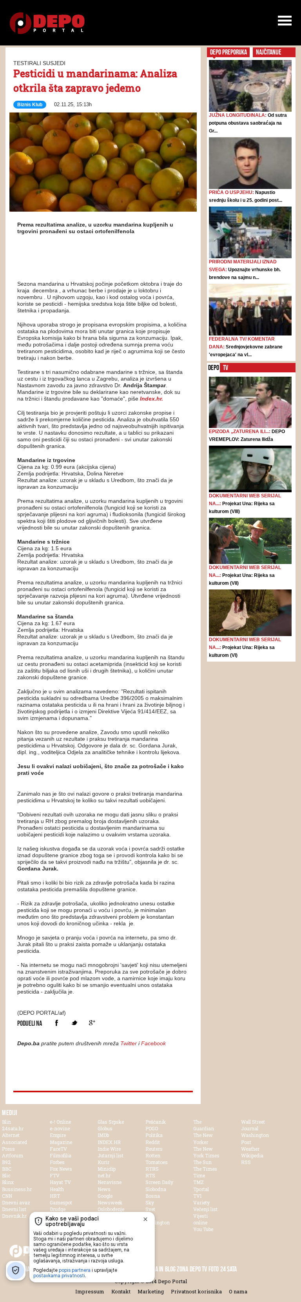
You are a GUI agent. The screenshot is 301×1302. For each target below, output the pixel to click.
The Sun (202, 1162)
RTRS (152, 1169)
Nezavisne (109, 1182)
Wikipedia (252, 1155)
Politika (154, 1135)
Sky (149, 1202)
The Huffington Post (157, 1222)
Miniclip (107, 1169)
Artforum (12, 1155)
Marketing (151, 1291)
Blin (6, 1122)
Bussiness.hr (17, 1189)
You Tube (203, 1229)
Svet (150, 1209)
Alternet (11, 1135)
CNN (7, 1196)
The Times (205, 1169)
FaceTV (58, 1149)
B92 (6, 1162)
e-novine (60, 1128)
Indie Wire (109, 1149)
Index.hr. (151, 398)
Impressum (89, 1291)
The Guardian (203, 1125)
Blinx (8, 1182)
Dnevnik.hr (14, 1216)
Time (199, 1175)
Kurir (103, 1162)
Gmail (92, 1023)
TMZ (198, 1182)
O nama (238, 1291)
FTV (55, 1175)
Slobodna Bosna (155, 1192)
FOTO (214, 1269)
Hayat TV (60, 1182)
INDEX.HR (109, 1142)
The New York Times (206, 1152)
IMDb (103, 1135)
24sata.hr (13, 1128)
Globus (105, 1128)
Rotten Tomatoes (156, 1158)
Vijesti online (200, 1219)
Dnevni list (14, 1209)
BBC (6, 1169)
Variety (201, 1202)
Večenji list (205, 1209)
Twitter (74, 1023)
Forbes (57, 1162)
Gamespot (61, 1202)
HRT (55, 1196)
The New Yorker (203, 1138)
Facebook (57, 1023)
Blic (6, 1175)
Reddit (152, 1142)
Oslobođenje (111, 1209)
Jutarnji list (110, 1155)
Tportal (201, 1189)
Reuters (154, 1149)
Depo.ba (47, 23)
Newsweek (110, 1202)
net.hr (104, 1175)
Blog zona (176, 1269)
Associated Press (14, 1145)
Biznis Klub (29, 104)
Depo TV (198, 1269)
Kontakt (121, 1291)
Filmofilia (60, 1155)
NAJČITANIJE (268, 52)
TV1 (197, 1196)
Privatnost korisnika (196, 1291)
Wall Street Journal (253, 1125)
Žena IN (155, 1269)
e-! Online (60, 1122)
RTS (150, 1175)
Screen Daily (159, 1182)
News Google (105, 1192)
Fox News (61, 1169)
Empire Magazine (61, 1138)
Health (57, 1189)
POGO (151, 1128)
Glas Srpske (111, 1122)
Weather (250, 1149)
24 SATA (228, 1269)
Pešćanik (155, 1122)
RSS (246, 1162)
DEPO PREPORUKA (228, 52)
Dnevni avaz (16, 1202)
